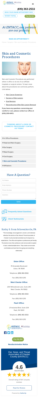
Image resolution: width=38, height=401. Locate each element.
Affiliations (7, 166)
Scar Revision (11, 101)
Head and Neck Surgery (11, 143)
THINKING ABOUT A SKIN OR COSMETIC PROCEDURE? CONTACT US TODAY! (19, 126)
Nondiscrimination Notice (18, 344)
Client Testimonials (16, 219)
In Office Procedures (10, 138)
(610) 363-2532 (26, 9)
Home (4, 42)
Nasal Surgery (8, 152)
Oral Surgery (8, 157)
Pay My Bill (30, 16)
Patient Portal (10, 16)
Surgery (10, 42)
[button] (33, 4)
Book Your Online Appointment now (19, 12)
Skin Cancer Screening (14, 95)
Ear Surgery (7, 147)
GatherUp (23, 393)
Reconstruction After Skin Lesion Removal (21, 105)
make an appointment (19, 39)
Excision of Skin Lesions (14, 98)
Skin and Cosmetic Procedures (14, 161)
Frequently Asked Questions (20, 212)
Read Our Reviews (19, 388)
